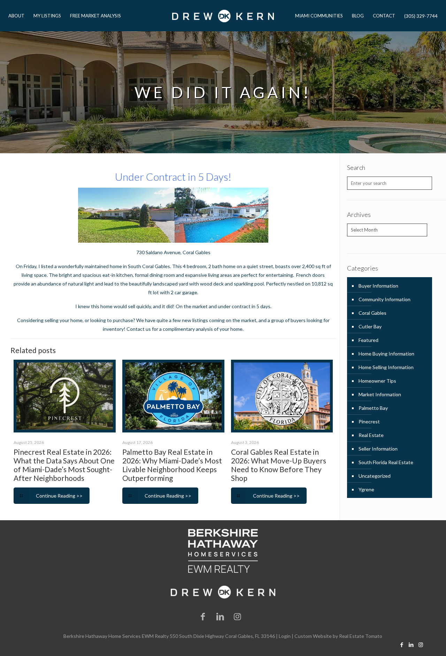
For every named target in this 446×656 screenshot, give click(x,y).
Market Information (380, 394)
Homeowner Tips (377, 381)
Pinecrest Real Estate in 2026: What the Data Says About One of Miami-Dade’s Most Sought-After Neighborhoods (64, 464)
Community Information (384, 299)
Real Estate (371, 435)
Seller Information (378, 449)
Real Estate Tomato (360, 636)
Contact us (139, 329)
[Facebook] (203, 616)
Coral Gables (196, 252)
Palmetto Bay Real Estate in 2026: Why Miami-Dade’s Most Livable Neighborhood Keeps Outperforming (172, 464)
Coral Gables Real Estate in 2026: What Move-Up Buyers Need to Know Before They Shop (278, 464)
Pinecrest (369, 421)
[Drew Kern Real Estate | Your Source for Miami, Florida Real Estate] (222, 15)
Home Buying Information (386, 354)
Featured (368, 340)
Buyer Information (378, 286)
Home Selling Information (386, 367)
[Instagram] (238, 616)
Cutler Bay (370, 326)
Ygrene (366, 489)
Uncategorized (375, 476)
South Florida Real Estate (386, 462)
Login (285, 636)
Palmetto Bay (373, 408)
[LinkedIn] (220, 616)
